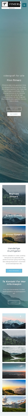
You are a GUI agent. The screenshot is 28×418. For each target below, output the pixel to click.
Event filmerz (14, 215)
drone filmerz (14, 234)
